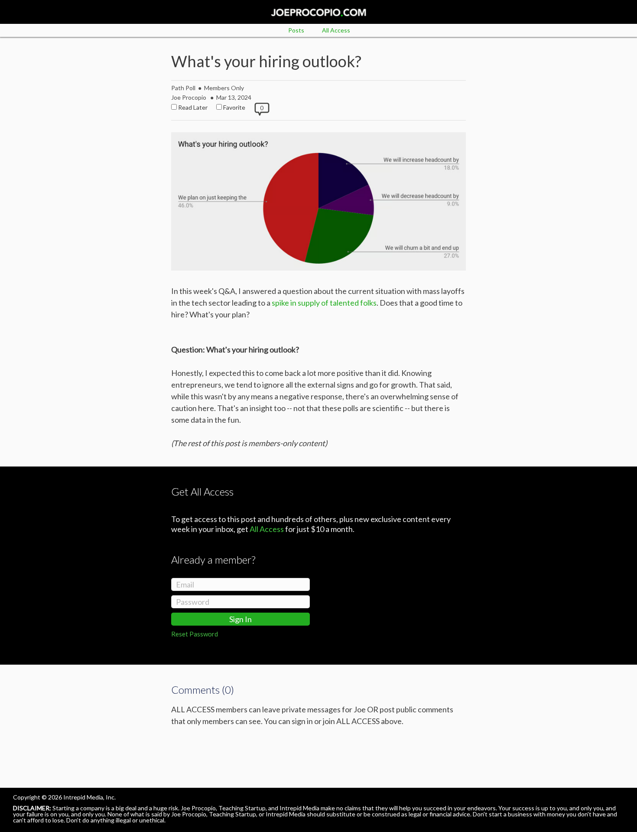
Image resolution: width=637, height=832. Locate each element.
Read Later (193, 107)
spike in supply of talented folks (324, 302)
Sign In (240, 619)
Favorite (234, 107)
